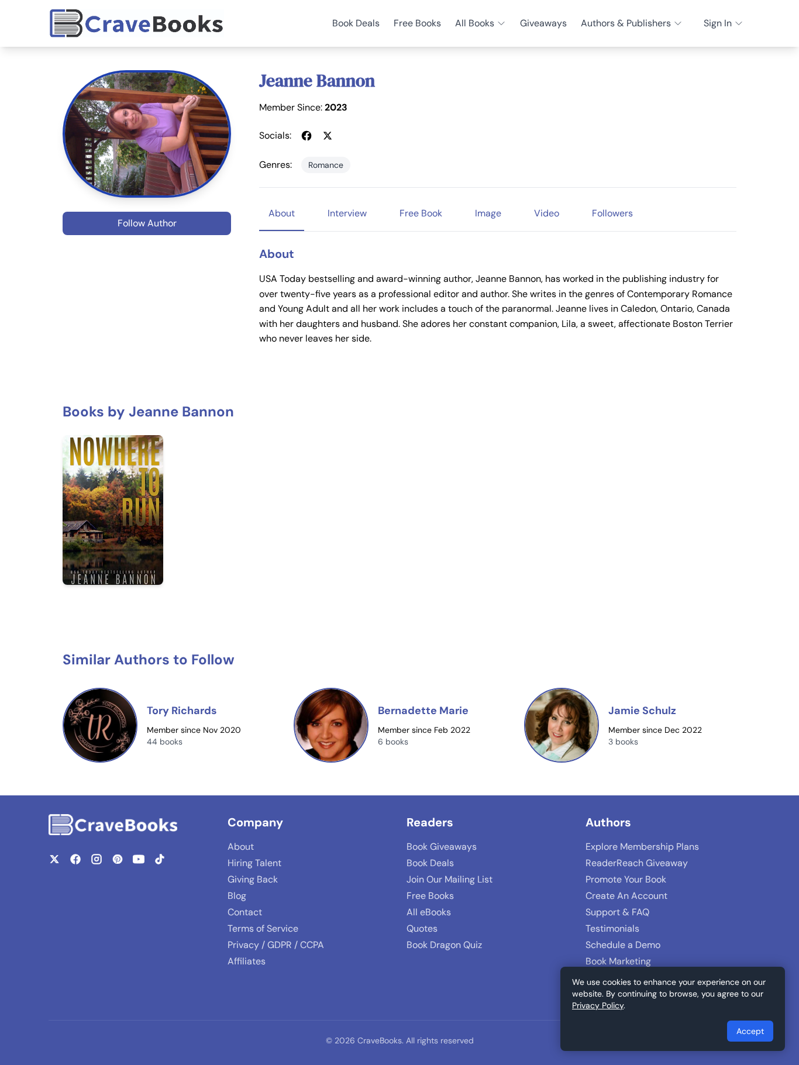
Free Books (417, 23)
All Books (474, 23)
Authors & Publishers (626, 23)
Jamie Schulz (642, 711)
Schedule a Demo (623, 945)
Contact (245, 912)
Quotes (422, 928)
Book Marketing (618, 961)
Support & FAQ (617, 912)
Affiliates (247, 961)
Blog (237, 896)
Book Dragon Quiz (444, 945)
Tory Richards (182, 711)
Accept (750, 1031)
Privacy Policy (598, 1005)
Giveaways (543, 23)
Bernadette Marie (423, 711)
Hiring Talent (254, 863)
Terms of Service (263, 928)
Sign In (718, 23)
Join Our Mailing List (450, 879)
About (241, 846)
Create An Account (626, 896)
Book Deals (356, 23)
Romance (325, 165)
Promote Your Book (626, 879)
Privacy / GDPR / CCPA (276, 945)
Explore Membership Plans (642, 846)
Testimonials (612, 928)
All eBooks (429, 912)
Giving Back (253, 879)
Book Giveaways (442, 846)
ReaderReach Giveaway (637, 863)
